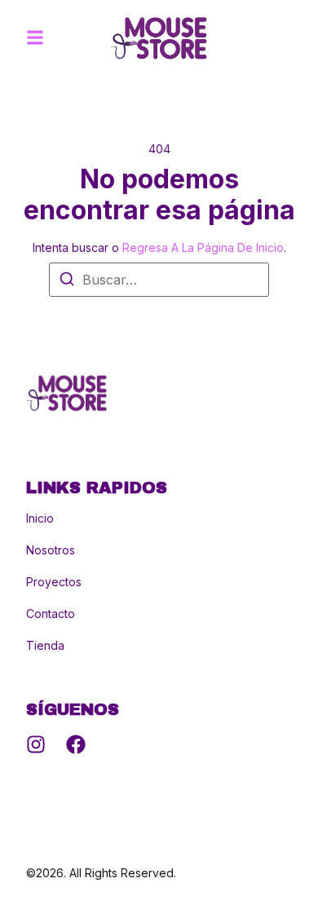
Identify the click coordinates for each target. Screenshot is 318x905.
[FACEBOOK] (76, 744)
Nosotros (50, 550)
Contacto (50, 614)
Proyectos (54, 582)
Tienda (45, 645)
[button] (35, 37)
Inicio (40, 518)
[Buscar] (67, 281)
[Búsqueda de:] (159, 280)
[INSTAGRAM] (36, 744)
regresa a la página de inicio (203, 247)
